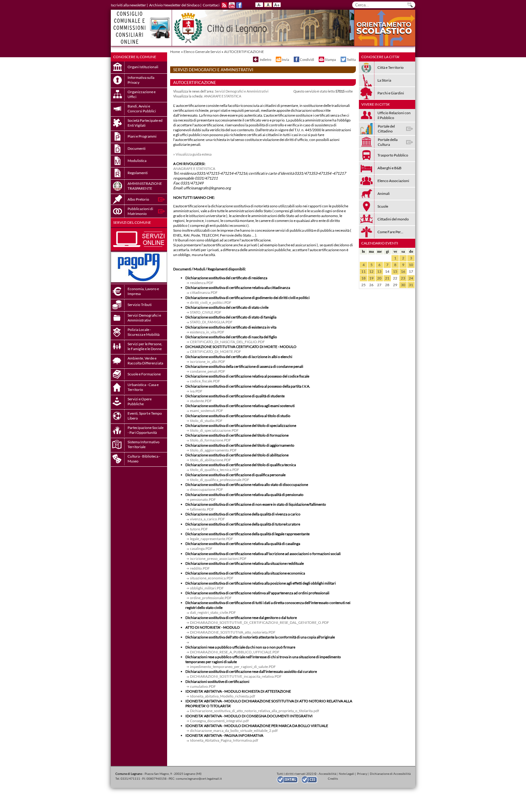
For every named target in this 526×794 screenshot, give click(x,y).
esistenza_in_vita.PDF (207, 332)
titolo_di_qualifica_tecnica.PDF (214, 469)
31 (411, 285)
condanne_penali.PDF (207, 371)
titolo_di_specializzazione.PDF (214, 430)
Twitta (351, 59)
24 (411, 278)
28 (387, 285)
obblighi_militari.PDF (207, 588)
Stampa (330, 59)
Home (175, 51)
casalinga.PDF (201, 548)
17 (411, 271)
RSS (224, 5)
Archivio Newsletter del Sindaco (174, 5)
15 (395, 271)
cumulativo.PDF (203, 686)
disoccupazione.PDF (206, 489)
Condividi (307, 59)
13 (379, 271)
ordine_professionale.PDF (211, 598)
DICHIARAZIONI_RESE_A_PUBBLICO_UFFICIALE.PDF (234, 652)
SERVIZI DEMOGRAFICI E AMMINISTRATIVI (213, 69)
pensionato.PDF (203, 499)
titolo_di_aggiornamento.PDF (213, 450)
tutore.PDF (199, 529)
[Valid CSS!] (311, 779)
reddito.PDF (200, 568)
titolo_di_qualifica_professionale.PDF (219, 479)
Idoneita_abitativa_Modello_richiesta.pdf (222, 696)
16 (403, 271)
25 (363, 285)
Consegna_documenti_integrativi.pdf (219, 720)
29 (395, 285)
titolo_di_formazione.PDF (210, 440)
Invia (285, 59)
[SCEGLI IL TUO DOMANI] (384, 44)
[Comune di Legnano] (263, 28)
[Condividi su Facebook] (296, 59)
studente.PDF (201, 401)
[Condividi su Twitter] (343, 59)
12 (371, 271)
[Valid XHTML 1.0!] (289, 779)
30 (403, 285)
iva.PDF (196, 391)
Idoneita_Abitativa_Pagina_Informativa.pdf (224, 740)
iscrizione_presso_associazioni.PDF (218, 558)
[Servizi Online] (139, 249)
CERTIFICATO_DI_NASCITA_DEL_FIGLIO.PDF (227, 341)
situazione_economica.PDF (211, 578)
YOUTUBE (232, 5)
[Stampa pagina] (321, 59)
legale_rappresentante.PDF (211, 538)
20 (379, 278)
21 (387, 278)
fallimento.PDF (202, 509)
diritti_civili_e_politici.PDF (210, 302)
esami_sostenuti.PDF (206, 410)
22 (395, 278)
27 (379, 285)
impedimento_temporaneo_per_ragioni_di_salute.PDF (233, 666)
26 (371, 285)
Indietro (265, 59)
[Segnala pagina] (278, 59)
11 (363, 271)
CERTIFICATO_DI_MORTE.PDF (215, 351)
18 (363, 278)
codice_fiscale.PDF (205, 381)
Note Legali (346, 773)
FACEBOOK (239, 5)
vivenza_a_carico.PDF (207, 519)
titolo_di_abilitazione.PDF (210, 460)
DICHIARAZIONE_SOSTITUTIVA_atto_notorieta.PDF (232, 632)
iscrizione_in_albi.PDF (207, 361)
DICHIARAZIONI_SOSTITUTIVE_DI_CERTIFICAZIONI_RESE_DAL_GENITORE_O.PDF (259, 622)
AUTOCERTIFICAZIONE (244, 51)
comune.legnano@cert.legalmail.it (199, 778)
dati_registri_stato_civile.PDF (213, 612)
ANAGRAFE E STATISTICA (222, 96)
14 (387, 271)
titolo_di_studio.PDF (206, 420)
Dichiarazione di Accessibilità (390, 773)
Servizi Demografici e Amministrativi (241, 91)
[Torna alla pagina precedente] (255, 59)
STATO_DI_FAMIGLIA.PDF (211, 322)
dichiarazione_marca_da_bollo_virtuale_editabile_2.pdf (234, 730)
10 (411, 264)
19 (371, 278)
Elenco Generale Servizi (202, 51)
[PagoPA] (139, 281)
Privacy (362, 773)
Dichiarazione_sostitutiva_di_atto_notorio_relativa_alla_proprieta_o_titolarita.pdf (254, 710)
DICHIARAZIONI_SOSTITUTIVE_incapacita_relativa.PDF (236, 676)
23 (403, 278)
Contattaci (211, 5)
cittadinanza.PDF (204, 292)
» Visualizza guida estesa (192, 154)
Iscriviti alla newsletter (128, 5)
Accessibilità (327, 773)
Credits (333, 778)
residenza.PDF (201, 282)
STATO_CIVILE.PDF (205, 312)
